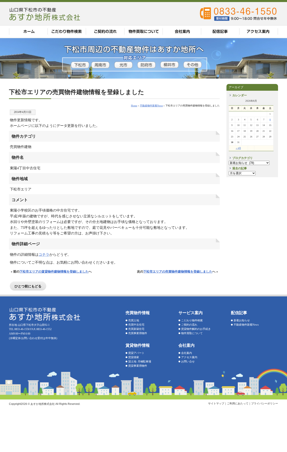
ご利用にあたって (237, 403)
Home (134, 105)
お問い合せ (188, 361)
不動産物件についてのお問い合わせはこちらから (276, 121)
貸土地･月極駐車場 (139, 361)
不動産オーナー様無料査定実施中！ (276, 60)
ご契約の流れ (105, 31)
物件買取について (144, 31)
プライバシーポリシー (264, 403)
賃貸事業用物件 (137, 365)
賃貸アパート (136, 353)
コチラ (44, 254)
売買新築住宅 (136, 329)
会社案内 (182, 31)
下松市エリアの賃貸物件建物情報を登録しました (54, 271)
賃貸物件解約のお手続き (196, 329)
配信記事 (221, 31)
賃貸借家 (133, 357)
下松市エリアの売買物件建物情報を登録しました (177, 271)
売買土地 (133, 320)
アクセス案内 (259, 31)
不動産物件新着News (246, 324)
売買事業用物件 (137, 333)
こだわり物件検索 (67, 31)
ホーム (28, 31)
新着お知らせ (242, 320)
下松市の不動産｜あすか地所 (45, 14)
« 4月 (238, 148)
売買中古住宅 (136, 324)
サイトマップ (216, 403)
